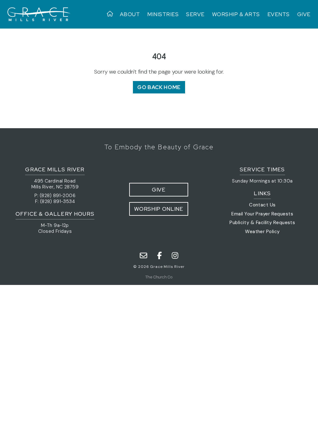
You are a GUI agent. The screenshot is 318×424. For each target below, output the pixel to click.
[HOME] (111, 14)
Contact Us (262, 205)
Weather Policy (262, 231)
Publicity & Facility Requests (262, 222)
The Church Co (158, 277)
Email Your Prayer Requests (262, 214)
